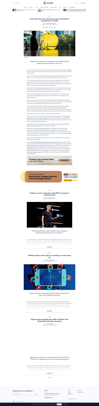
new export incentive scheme (41, 128)
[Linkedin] (52, 27)
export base (29, 147)
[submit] (36, 394)
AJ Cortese (52, 323)
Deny (65, 404)
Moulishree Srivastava (51, 23)
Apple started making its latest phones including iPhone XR (47, 142)
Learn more (53, 404)
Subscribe (79, 390)
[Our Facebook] (14, 401)
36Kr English (51, 197)
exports (33, 148)
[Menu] (14, 3)
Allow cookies (59, 404)
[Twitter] (49, 27)
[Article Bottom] (49, 160)
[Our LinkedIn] (20, 401)
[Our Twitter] (17, 401)
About (69, 390)
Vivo (66, 147)
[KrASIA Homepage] (48, 3)
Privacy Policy (80, 392)
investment (45, 150)
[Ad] (49, 177)
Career (69, 392)
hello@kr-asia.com (48, 397)
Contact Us (70, 394)
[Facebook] (47, 27)
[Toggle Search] (19, 3)
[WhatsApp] (54, 27)
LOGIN (77, 3)
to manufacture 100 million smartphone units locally (39, 145)
